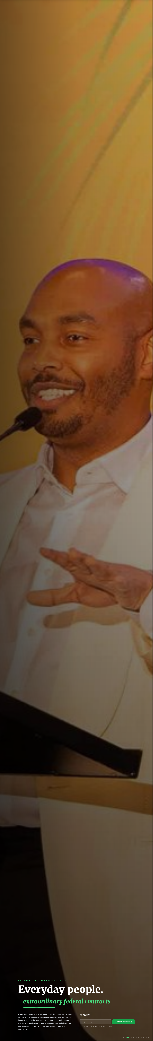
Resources (82, 4)
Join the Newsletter (122, 1022)
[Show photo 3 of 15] (126, 1037)
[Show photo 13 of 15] (145, 1037)
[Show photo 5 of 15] (130, 1037)
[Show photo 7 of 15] (134, 1037)
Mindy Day (107, 4)
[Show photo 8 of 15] (136, 1037)
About (95, 4)
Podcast (46, 4)
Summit (66, 4)
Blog (56, 4)
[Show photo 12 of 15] (143, 1037)
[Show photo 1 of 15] (123, 1037)
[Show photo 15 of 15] (148, 1037)
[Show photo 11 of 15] (141, 1037)
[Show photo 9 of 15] (138, 1037)
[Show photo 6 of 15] (131, 1037)
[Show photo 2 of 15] (125, 1037)
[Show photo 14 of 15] (146, 1037)
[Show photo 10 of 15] (140, 1037)
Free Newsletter (127, 4)
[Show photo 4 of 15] (128, 1037)
